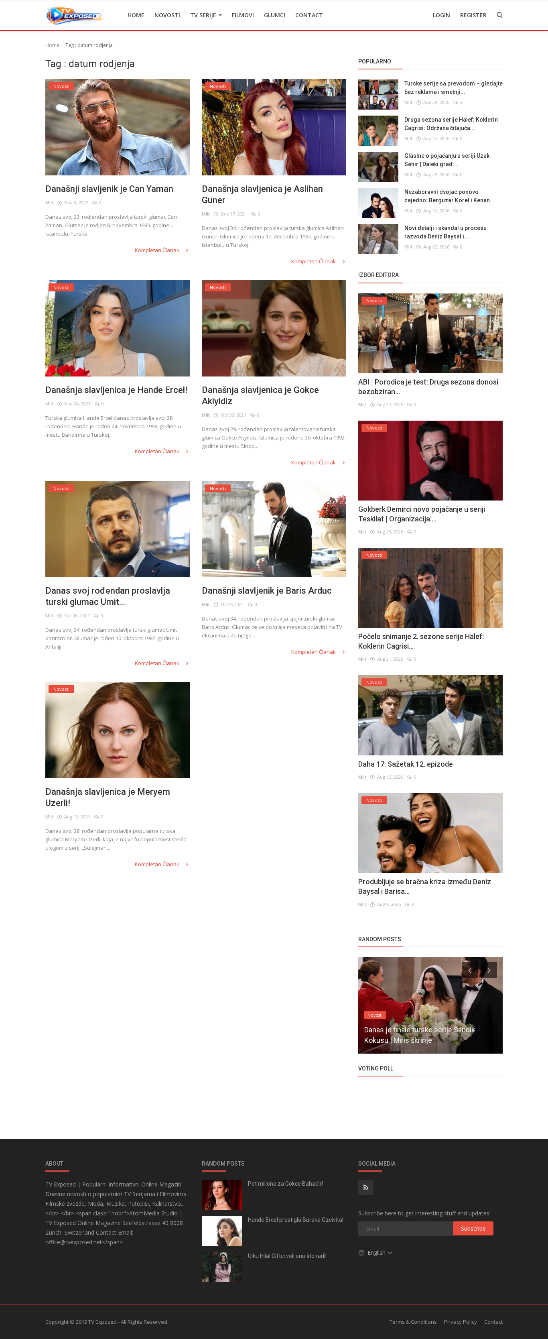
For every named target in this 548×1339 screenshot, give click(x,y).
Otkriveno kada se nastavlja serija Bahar (427, 1040)
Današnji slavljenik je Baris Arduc (267, 591)
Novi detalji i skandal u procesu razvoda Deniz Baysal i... (445, 232)
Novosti (167, 15)
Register (473, 15)
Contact (309, 15)
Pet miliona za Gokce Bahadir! (285, 1183)
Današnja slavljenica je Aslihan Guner (262, 194)
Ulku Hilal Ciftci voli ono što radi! (287, 1256)
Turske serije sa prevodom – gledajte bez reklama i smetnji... (453, 87)
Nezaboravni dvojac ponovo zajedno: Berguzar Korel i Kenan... (449, 196)
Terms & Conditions (413, 1321)
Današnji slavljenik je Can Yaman (109, 189)
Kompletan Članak (158, 250)
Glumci (274, 15)
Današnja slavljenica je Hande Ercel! (116, 390)
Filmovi (243, 15)
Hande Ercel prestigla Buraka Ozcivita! (295, 1220)
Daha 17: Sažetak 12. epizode (405, 764)
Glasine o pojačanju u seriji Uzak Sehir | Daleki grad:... (446, 160)
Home (136, 15)
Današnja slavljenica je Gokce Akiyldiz (260, 395)
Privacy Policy (460, 1321)
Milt (49, 202)
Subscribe (473, 1228)
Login (441, 15)
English (377, 1252)
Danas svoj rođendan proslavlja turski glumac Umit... (107, 596)
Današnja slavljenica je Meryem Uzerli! (107, 797)
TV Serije (204, 15)
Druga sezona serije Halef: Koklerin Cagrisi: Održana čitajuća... (451, 123)
